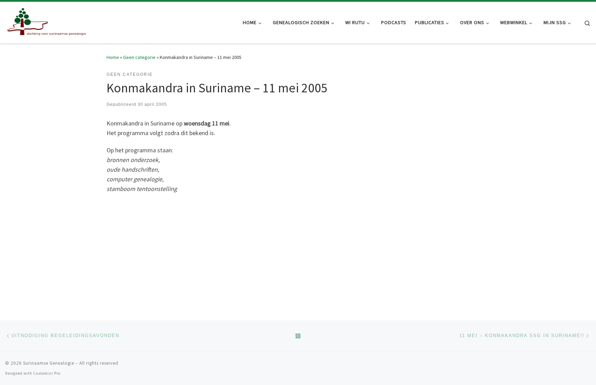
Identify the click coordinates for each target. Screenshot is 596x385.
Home (113, 57)
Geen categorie (139, 57)
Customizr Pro (46, 373)
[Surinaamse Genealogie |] (48, 21)
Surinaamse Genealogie (48, 363)
